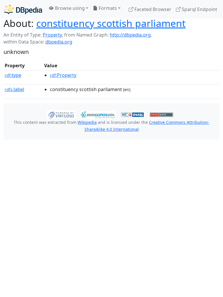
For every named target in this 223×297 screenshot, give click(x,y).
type (13, 75)
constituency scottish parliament (111, 23)
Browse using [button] (69, 8)
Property (52, 35)
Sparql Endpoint (199, 9)
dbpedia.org (58, 42)
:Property (63, 75)
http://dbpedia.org (130, 35)
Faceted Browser (152, 9)
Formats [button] (107, 8)
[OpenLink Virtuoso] (60, 114)
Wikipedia (87, 122)
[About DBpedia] (22, 9)
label (14, 89)
